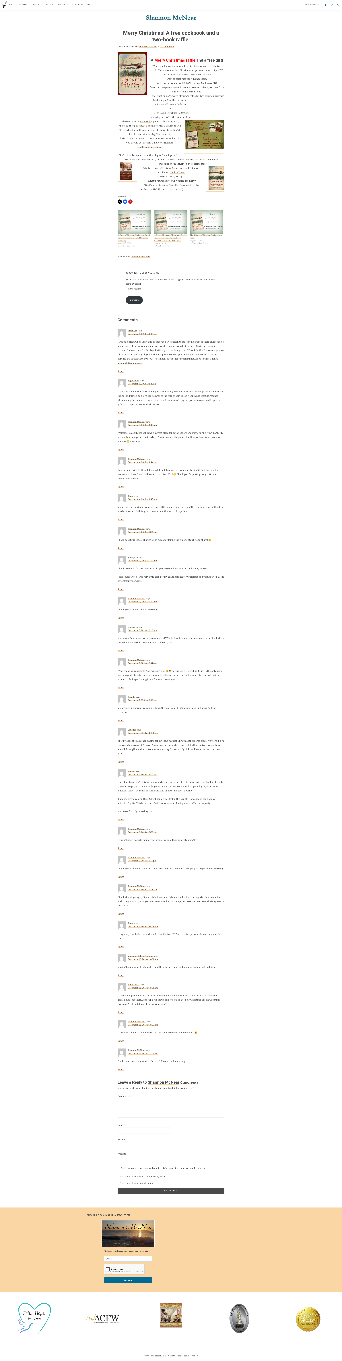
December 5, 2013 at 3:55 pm (142, 663)
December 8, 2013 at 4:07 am (142, 774)
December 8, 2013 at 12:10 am (143, 733)
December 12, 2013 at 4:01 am (143, 959)
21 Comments (167, 46)
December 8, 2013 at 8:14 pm (142, 889)
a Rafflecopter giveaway (150, 146)
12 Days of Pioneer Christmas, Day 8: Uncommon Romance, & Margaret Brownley (134, 238)
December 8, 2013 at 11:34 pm (143, 926)
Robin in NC (133, 984)
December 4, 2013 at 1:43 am (142, 425)
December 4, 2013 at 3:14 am (142, 601)
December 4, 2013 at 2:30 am (142, 532)
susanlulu (132, 330)
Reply (121, 371)
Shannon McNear (136, 421)
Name (122, 1125)
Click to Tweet (177, 172)
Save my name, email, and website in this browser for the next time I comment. (163, 1168)
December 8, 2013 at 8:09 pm (142, 832)
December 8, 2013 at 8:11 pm (142, 860)
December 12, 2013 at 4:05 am (143, 1024)
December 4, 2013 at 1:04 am (142, 334)
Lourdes (132, 729)
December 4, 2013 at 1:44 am (142, 462)
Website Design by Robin (188, 1356)
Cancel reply (189, 1082)
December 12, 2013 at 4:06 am (143, 1053)
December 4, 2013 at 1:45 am (142, 499)
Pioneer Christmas (140, 256)
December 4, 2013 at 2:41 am (142, 560)
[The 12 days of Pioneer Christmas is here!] (206, 222)
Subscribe (134, 299)
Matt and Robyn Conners (140, 956)
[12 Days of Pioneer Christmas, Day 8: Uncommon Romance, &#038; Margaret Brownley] (134, 222)
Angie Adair (133, 380)
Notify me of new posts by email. (137, 1183)
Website (122, 1153)
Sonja (130, 496)
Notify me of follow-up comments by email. (143, 1176)
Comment (124, 1096)
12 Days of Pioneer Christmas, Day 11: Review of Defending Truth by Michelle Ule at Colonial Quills (170, 238)
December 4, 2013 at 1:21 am (142, 383)
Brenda (131, 697)
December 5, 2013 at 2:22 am (142, 630)
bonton (131, 771)
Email (121, 1139)
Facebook (145, 121)
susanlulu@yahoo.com (130, 363)
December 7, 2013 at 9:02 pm (142, 700)
